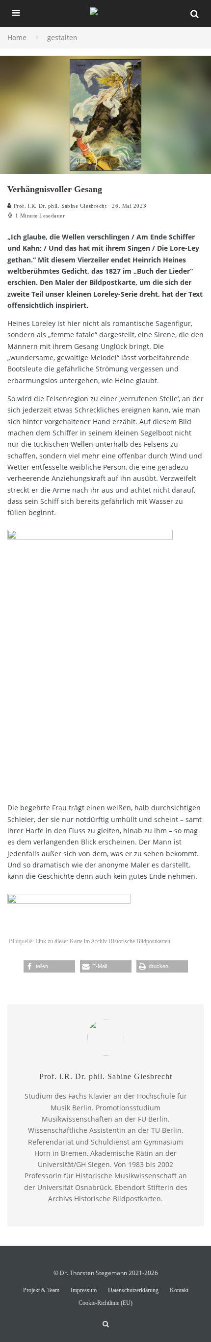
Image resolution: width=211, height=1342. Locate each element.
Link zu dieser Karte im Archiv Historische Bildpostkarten (102, 941)
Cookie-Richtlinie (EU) (105, 1302)
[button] (49, 966)
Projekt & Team (41, 1290)
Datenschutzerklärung (133, 1290)
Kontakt (179, 1290)
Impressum (84, 1290)
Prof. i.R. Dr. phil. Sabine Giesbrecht (59, 206)
